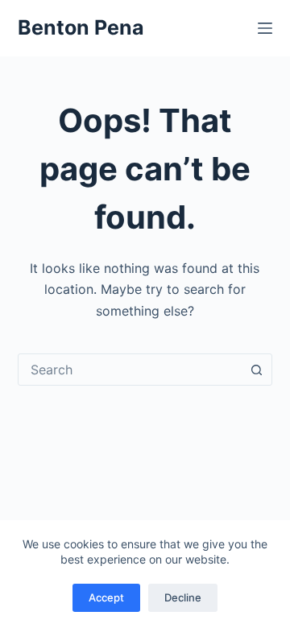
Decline (182, 597)
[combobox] (130, 369)
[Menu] (265, 28)
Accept (106, 597)
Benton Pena (81, 27)
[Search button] (256, 369)
